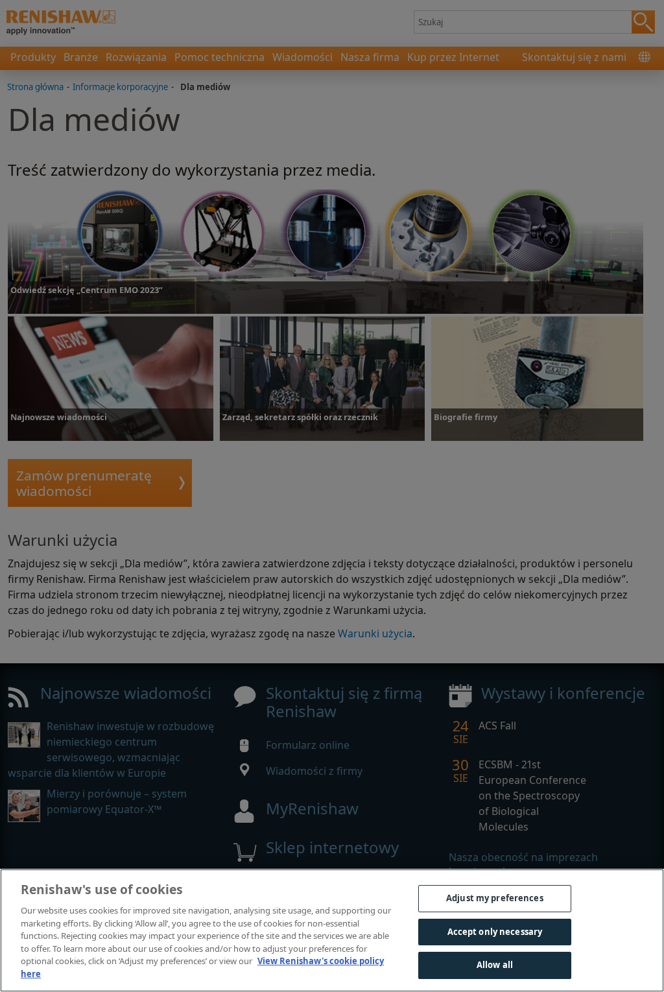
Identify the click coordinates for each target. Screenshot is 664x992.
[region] (332, 930)
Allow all (495, 965)
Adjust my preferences (494, 898)
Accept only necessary (495, 932)
